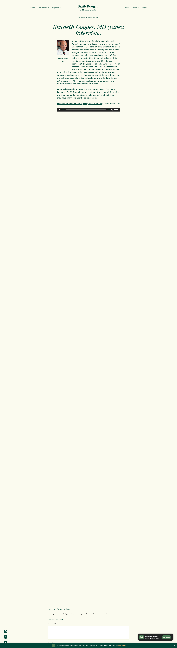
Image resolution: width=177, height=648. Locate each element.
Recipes (32, 8)
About (135, 7)
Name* (50, 643)
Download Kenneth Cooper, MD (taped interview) (80, 103)
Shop (127, 7)
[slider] (116, 109)
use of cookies (122, 645)
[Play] (60, 110)
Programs (55, 8)
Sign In (145, 7)
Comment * (52, 624)
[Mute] (112, 110)
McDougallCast (93, 18)
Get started (166, 637)
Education (43, 8)
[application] (88, 110)
